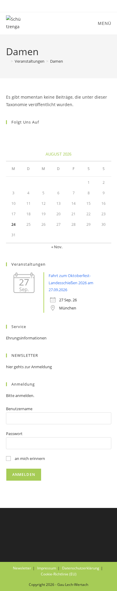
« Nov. (56, 246)
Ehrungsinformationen (26, 338)
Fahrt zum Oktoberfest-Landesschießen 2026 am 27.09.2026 (71, 282)
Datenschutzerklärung (80, 568)
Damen (56, 61)
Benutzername (19, 408)
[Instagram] (17, 134)
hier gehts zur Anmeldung (29, 366)
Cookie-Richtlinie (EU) (58, 574)
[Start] (7, 61)
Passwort (14, 433)
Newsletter (22, 568)
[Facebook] (9, 134)
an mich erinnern (29, 458)
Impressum (46, 568)
